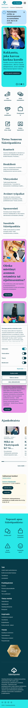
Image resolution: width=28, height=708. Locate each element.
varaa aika (7, 492)
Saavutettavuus (5, 635)
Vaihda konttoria (6, 478)
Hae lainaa (8, 294)
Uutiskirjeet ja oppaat (7, 617)
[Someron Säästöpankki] (24, 484)
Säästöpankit (4, 7)
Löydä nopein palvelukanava (9, 570)
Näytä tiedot (20, 368)
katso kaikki (21, 465)
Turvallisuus (4, 575)
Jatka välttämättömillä (14, 382)
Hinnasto (3, 591)
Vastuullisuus (5, 601)
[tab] (19, 84)
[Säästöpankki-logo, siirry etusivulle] (4, 3)
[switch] (24, 353)
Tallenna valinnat (14, 377)
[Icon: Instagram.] (8, 702)
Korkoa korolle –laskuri (7, 625)
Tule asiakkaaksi (5, 594)
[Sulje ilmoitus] (24, 12)
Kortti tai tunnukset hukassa (8, 573)
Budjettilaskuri (5, 622)
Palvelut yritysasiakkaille (8, 588)
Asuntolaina (4, 619)
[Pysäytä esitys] (17, 84)
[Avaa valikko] (25, 2)
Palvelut (3, 585)
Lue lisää (9, 22)
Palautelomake (5, 640)
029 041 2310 (7, 487)
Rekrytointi (4, 609)
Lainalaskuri (4, 578)
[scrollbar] (14, 461)
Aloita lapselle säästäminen (12, 73)
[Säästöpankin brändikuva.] (2, 702)
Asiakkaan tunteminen (7, 632)
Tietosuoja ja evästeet (7, 638)
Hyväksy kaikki (14, 373)
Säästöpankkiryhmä (6, 606)
